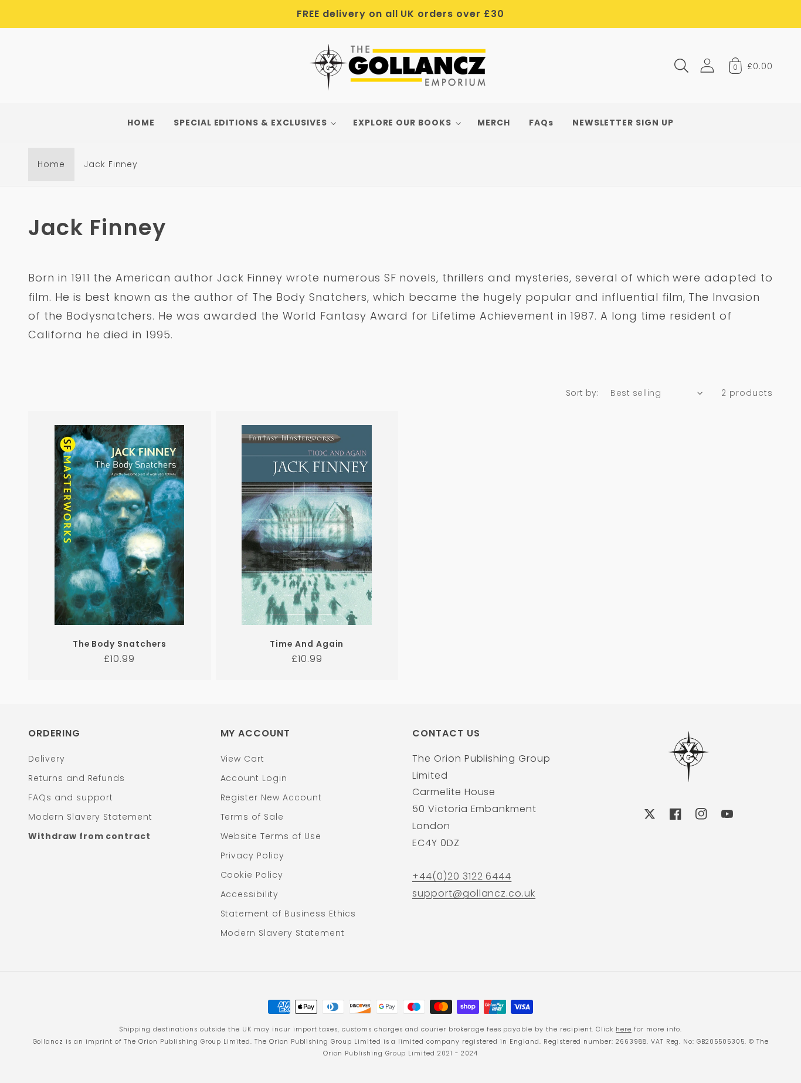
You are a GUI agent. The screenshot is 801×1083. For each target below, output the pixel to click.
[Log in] (707, 65)
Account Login (253, 778)
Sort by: (582, 393)
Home (51, 164)
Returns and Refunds (76, 778)
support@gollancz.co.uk (473, 893)
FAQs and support (70, 797)
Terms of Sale (252, 817)
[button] (681, 65)
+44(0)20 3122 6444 (461, 876)
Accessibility (249, 894)
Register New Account (271, 797)
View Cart (242, 759)
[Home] (401, 66)
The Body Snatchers (120, 644)
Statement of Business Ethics (288, 913)
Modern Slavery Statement (90, 817)
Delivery (46, 759)
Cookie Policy (251, 875)
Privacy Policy (252, 855)
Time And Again (307, 644)
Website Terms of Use (270, 836)
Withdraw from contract (89, 836)
